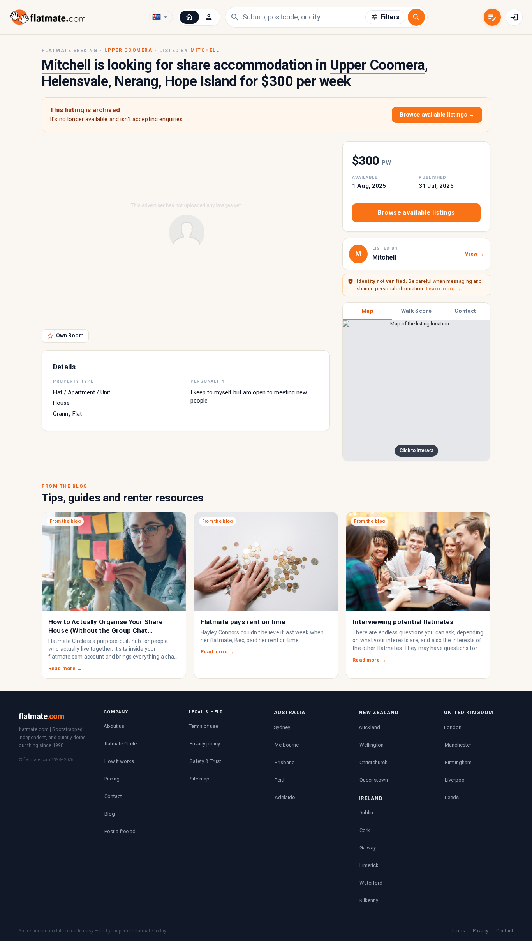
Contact (113, 796)
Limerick (369, 865)
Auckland (369, 727)
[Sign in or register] (514, 17)
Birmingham (458, 762)
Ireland (371, 798)
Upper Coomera (128, 50)
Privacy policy (205, 744)
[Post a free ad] (492, 17)
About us (114, 726)
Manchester (458, 745)
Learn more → (443, 288)
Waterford (370, 883)
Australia (289, 712)
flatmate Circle (120, 744)
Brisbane (284, 762)
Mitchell (204, 50)
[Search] (416, 17)
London (453, 727)
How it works (119, 761)
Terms (458, 931)
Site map (200, 779)
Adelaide (285, 797)
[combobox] (304, 17)
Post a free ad (120, 831)
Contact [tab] (465, 311)
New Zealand (379, 712)
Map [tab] (367, 311)
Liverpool (455, 780)
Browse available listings (416, 212)
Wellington (371, 745)
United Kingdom (468, 712)
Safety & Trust (205, 761)
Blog (109, 814)
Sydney (282, 727)
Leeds (452, 797)
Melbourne (287, 745)
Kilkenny (368, 900)
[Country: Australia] (161, 17)
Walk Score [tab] (416, 311)
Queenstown (373, 780)
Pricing (112, 779)
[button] (189, 17)
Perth (280, 780)
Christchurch (373, 762)
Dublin (366, 813)
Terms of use (203, 726)
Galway (367, 848)
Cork (364, 830)
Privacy (480, 931)
